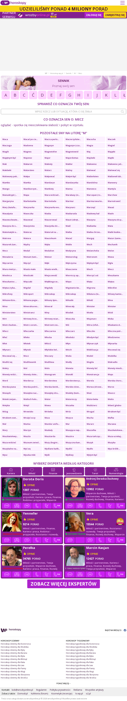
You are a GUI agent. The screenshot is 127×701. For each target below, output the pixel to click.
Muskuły (49, 430)
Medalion (49, 250)
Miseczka (70, 318)
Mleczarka (29, 331)
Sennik (68, 73)
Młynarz (6, 349)
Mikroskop (50, 294)
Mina (110, 300)
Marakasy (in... (73, 195)
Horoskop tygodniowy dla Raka (80, 662)
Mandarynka (72, 182)
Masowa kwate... (10, 219)
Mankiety (49, 188)
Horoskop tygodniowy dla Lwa (79, 665)
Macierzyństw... (73, 139)
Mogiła (90, 362)
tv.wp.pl (79, 693)
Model (90, 355)
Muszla (27, 436)
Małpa (27, 176)
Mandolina (92, 182)
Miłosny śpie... (51, 300)
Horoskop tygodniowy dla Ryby (80, 650)
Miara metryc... (9, 269)
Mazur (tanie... (115, 238)
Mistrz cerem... (31, 325)
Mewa (111, 256)
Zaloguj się (93, 15)
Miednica (7, 275)
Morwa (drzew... (95, 386)
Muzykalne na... (10, 448)
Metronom (92, 256)
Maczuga (7, 145)
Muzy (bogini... (52, 442)
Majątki (111, 151)
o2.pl (88, 693)
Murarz (90, 424)
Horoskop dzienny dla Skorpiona (15, 674)
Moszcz (111, 393)
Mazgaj (90, 238)
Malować (91, 170)
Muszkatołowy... (10, 436)
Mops (110, 374)
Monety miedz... (115, 368)
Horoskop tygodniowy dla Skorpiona (82, 674)
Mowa (48, 405)
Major (47, 157)
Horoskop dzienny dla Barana (14, 653)
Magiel (111, 145)
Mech (89, 244)
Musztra (70, 436)
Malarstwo (29, 170)
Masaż (111, 207)
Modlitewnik (30, 362)
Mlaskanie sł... (114, 325)
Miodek (69, 312)
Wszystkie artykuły (94, 689)
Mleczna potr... (115, 331)
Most (89, 393)
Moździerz (92, 405)
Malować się (114, 170)
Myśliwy (70, 454)
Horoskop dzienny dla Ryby (13, 650)
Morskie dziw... (73, 386)
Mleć (4, 337)
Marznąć (91, 207)
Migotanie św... (73, 287)
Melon (111, 250)
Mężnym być (93, 263)
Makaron (28, 164)
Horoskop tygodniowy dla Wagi (80, 671)
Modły (69, 362)
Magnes (27, 151)
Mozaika (70, 405)
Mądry (27, 244)
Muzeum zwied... (32, 442)
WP (46, 73)
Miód (110, 312)
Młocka (48, 337)
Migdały (49, 287)
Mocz (26, 355)
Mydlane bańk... (52, 448)
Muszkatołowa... (115, 430)
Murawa (112, 424)
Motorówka (92, 399)
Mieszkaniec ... (9, 281)
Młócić (48, 343)
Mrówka (49, 411)
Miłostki (69, 300)
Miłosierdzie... (9, 300)
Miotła (90, 312)
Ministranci (29, 312)
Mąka (47, 244)
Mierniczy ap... (73, 275)
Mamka (27, 182)
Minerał (48, 306)
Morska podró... (31, 386)
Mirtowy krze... (31, 318)
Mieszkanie (113, 275)
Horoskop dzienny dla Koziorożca (16, 644)
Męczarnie (7, 263)
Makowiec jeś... (115, 164)
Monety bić (92, 368)
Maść (68, 225)
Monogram (50, 374)
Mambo (6, 182)
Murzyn (27, 430)
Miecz (111, 269)
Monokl (69, 374)
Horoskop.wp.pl (56, 73)
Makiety (49, 164)
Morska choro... (115, 380)
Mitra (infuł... (93, 325)
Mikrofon (112, 287)
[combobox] (63, 111)
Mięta (89, 281)
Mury (5, 430)
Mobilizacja (92, 349)
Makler (69, 164)
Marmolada (50, 201)
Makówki (6, 170)
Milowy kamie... (115, 294)
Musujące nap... (73, 430)
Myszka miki (29, 454)
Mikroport (28, 294)
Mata (110, 225)
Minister (91, 306)
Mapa (26, 195)
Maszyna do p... (115, 219)
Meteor (48, 256)
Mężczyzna (71, 263)
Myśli (47, 454)
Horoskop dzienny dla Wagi (13, 671)
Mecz (5, 250)
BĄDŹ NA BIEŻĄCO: (113, 630)
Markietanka (30, 201)
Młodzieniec (114, 337)
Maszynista (29, 225)
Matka (69, 232)
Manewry (112, 182)
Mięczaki (28, 281)
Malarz (48, 170)
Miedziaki (28, 275)
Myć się (27, 448)
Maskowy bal (93, 213)
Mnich (69, 349)
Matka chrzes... (94, 232)
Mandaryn (50, 182)
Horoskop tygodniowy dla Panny (80, 668)
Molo (47, 368)
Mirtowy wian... (52, 318)
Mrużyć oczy (29, 417)
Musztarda (50, 436)
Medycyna (71, 250)
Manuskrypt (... (9, 195)
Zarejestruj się (115, 15)
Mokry (5, 368)
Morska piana (9, 386)
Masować (28, 219)
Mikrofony (7, 294)
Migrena (91, 287)
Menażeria (7, 256)
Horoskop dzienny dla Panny (13, 668)
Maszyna (91, 219)
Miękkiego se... (52, 281)
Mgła (110, 263)
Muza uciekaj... (115, 436)
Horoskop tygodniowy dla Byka (80, 656)
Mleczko (91, 331)
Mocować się (114, 349)
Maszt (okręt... (72, 219)
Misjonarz (91, 318)
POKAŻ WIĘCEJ (63, 683)
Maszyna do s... (9, 225)
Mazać (69, 238)
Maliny (69, 170)
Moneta (69, 368)
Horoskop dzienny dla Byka (13, 656)
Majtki (111, 157)
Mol (25, 368)
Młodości (70, 337)
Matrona (6, 238)
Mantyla (112, 188)
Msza (47, 417)
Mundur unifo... (52, 424)
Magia (90, 145)
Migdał (27, 287)
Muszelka (91, 430)
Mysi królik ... (114, 448)
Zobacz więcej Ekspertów (63, 583)
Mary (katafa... (9, 207)
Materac (28, 232)
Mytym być (92, 454)
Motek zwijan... (9, 399)
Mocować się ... (9, 355)
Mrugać (90, 411)
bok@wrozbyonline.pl (22, 689)
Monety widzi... (9, 374)
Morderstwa (51, 380)
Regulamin (41, 689)
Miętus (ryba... (9, 287)
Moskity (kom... (73, 393)
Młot (4, 343)
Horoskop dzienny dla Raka (13, 662)
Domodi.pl (22, 693)
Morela (90, 380)
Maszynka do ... (52, 225)
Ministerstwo (8, 312)
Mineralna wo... (31, 306)
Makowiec (92, 164)
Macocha (91, 139)
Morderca (28, 380)
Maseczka (28, 213)
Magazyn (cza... (73, 145)
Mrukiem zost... (9, 417)
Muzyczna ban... (73, 442)
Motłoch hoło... (31, 399)
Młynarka (112, 343)
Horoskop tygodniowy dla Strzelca (81, 677)
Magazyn (49, 145)
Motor (48, 399)
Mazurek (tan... (9, 244)
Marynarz (70, 207)
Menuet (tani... (31, 256)
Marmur (70, 201)
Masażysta (7, 213)
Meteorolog (71, 256)
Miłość (90, 300)
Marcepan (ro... (94, 195)
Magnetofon (51, 151)
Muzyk (90, 442)
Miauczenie (71, 269)
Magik (5, 151)
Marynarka (29, 207)
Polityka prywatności (60, 689)
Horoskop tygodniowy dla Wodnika (81, 647)
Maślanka (91, 225)
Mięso (68, 281)
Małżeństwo (93, 176)
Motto (111, 399)
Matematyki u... (9, 232)
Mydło (90, 448)
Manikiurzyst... (31, 188)
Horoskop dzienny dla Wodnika (14, 647)
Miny (47, 312)
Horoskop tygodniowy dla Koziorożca (82, 644)
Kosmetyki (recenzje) (61, 693)
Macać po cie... (31, 139)
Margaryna (8, 201)
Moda (68, 355)
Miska (111, 318)
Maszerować (51, 219)
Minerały (70, 306)
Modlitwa (49, 362)
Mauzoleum (50, 238)
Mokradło (112, 362)
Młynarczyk (92, 343)
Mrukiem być (114, 411)
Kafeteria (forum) (39, 693)
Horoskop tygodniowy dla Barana (81, 653)
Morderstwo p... (73, 380)
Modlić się (7, 362)
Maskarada (71, 213)
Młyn (68, 343)
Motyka (6, 405)
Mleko (27, 337)
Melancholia (93, 250)
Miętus (111, 281)
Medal (27, 250)
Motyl (26, 405)
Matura (27, 238)
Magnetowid (72, 151)
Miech (90, 269)
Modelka (112, 355)
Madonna (28, 145)
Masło (111, 213)
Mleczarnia (50, 331)
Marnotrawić (114, 201)
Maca (5, 139)
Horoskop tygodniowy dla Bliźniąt (81, 659)
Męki (47, 263)
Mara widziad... (52, 195)
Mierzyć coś (92, 275)
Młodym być (93, 337)
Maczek (111, 139)
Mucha (90, 417)
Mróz (68, 411)
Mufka (111, 417)
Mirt (4, 318)
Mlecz (5, 331)
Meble (69, 244)
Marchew (112, 195)
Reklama (77, 689)
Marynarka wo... (52, 207)
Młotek (27, 343)
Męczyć (27, 263)
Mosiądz (6, 393)
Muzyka (111, 442)
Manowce (91, 188)
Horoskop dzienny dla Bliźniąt (14, 659)
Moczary (49, 355)
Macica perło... (52, 139)
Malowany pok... (10, 176)
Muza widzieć (9, 442)
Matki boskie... (115, 232)
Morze (111, 386)
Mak (4, 164)
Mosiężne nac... (31, 393)
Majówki (91, 157)
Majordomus (72, 157)
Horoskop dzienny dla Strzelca (14, 677)
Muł (4, 424)
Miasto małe (30, 269)
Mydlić (69, 448)
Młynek (27, 349)
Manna (69, 188)
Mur (68, 424)
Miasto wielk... (51, 269)
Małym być (71, 176)
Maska (48, 213)
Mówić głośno (114, 405)
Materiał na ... (51, 232)
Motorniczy (71, 399)
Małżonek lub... (115, 176)
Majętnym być (9, 157)
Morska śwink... (52, 386)
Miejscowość (51, 275)
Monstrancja (93, 374)
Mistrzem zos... (52, 325)
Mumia (27, 424)
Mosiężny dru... (52, 393)
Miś (67, 325)
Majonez (28, 157)
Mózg (5, 411)
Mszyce (69, 417)
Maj (88, 151)
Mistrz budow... (9, 325)
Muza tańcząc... (94, 436)
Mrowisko (28, 411)
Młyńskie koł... (51, 349)
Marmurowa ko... (95, 201)
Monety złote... (31, 374)
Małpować (50, 176)
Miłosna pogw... (31, 300)
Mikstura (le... (93, 294)
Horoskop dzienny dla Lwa (12, 665)
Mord (5, 380)
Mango (5, 188)
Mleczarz (70, 331)
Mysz (4, 454)
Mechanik (112, 244)
